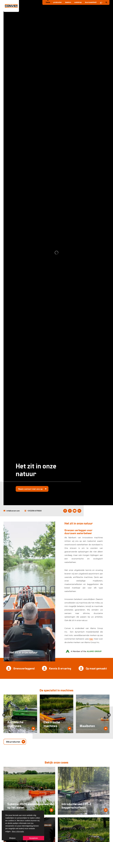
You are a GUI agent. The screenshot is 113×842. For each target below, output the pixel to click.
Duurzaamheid (90, 2)
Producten (57, 2)
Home (48, 2)
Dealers (68, 2)
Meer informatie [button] (18, 831)
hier (91, 639)
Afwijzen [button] (12, 838)
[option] (56, 252)
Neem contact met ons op (30, 489)
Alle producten (13, 741)
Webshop (78, 2)
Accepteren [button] (33, 838)
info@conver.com (13, 511)
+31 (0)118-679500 (34, 511)
